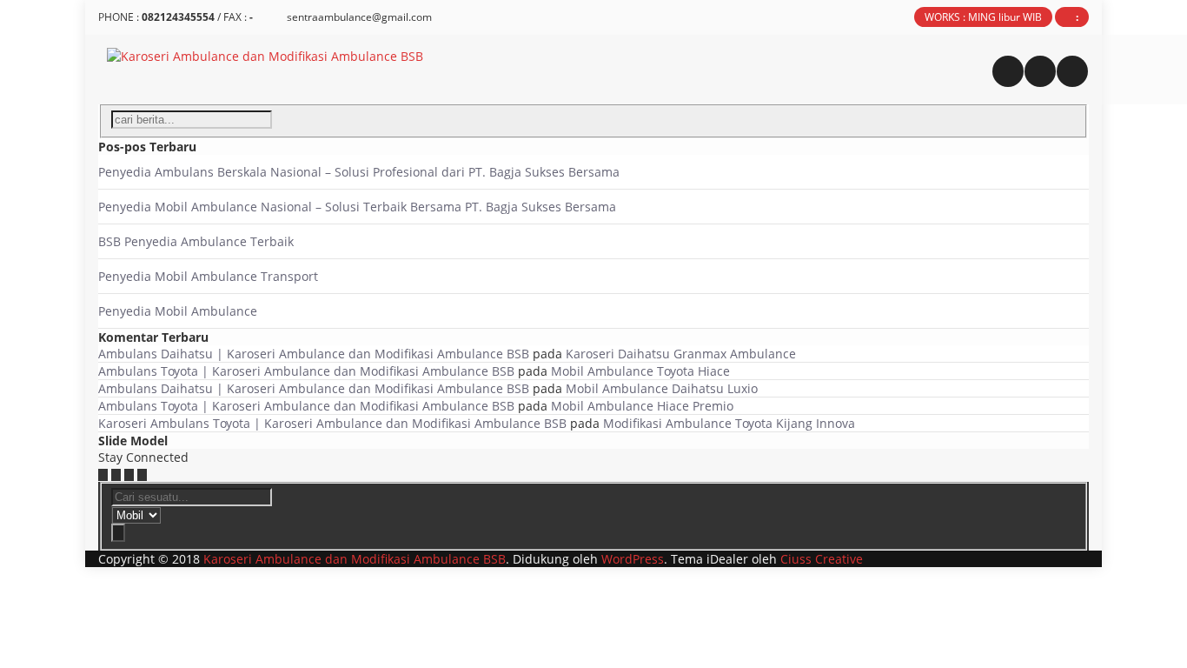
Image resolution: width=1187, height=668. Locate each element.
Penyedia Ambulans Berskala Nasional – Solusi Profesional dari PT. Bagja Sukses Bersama (359, 172)
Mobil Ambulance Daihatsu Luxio (662, 388)
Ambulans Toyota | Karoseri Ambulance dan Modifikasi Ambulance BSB (306, 371)
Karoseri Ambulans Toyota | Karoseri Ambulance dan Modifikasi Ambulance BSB (332, 423)
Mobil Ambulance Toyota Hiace (640, 371)
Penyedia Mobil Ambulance (177, 311)
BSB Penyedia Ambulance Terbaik (196, 241)
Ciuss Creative (821, 559)
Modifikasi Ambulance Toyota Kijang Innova (729, 423)
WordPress (632, 559)
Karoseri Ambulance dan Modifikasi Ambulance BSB (354, 559)
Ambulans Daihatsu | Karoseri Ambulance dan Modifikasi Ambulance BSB (313, 353)
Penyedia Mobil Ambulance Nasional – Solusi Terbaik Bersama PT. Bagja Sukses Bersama (357, 206)
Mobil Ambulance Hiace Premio (642, 405)
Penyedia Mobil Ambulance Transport (208, 276)
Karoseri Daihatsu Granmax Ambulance (681, 353)
